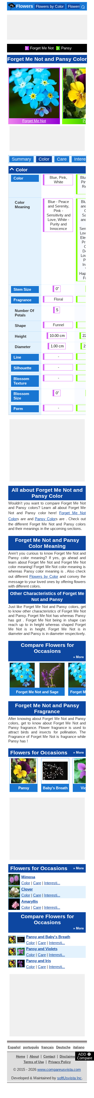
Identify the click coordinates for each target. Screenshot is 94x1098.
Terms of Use (34, 1062)
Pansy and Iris (38, 961)
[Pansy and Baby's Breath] (16, 940)
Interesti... (52, 883)
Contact (49, 1056)
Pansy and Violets (41, 949)
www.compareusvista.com (59, 1069)
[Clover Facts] (14, 892)
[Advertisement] (47, 27)
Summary (21, 159)
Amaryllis (29, 901)
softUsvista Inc (69, 1078)
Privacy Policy (59, 1062)
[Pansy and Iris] (16, 964)
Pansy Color (45, 519)
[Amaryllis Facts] (14, 904)
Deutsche (63, 1047)
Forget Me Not (34, 121)
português (31, 1047)
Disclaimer (68, 1056)
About (34, 1056)
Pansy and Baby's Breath (48, 937)
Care (62, 159)
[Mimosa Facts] (14, 880)
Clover (27, 889)
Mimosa (28, 877)
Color (44, 159)
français (47, 1047)
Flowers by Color (50, 6)
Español (14, 1047)
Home (20, 1056)
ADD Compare (84, 1056)
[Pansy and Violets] (16, 952)
